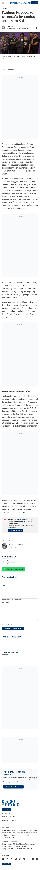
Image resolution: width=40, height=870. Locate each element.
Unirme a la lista (13, 787)
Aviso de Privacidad (9, 820)
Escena (4, 8)
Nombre (4, 585)
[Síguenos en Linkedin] (24, 858)
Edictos (6, 809)
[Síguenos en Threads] (28, 858)
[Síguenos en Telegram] (33, 858)
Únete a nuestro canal (15, 569)
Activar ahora (14, 530)
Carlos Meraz (12, 26)
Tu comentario (6, 602)
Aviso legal (6, 813)
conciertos (12, 562)
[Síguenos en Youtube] (15, 858)
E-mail (4, 593)
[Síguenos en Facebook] (7, 858)
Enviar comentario (13, 628)
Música (5, 562)
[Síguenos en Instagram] (3, 858)
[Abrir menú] (3, 2)
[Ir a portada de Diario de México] (20, 803)
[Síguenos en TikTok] (20, 858)
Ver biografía (13, 548)
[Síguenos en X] (11, 858)
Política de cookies (9, 817)
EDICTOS (34, 2)
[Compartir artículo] (37, 28)
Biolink (6, 864)
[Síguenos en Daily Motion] (37, 858)
